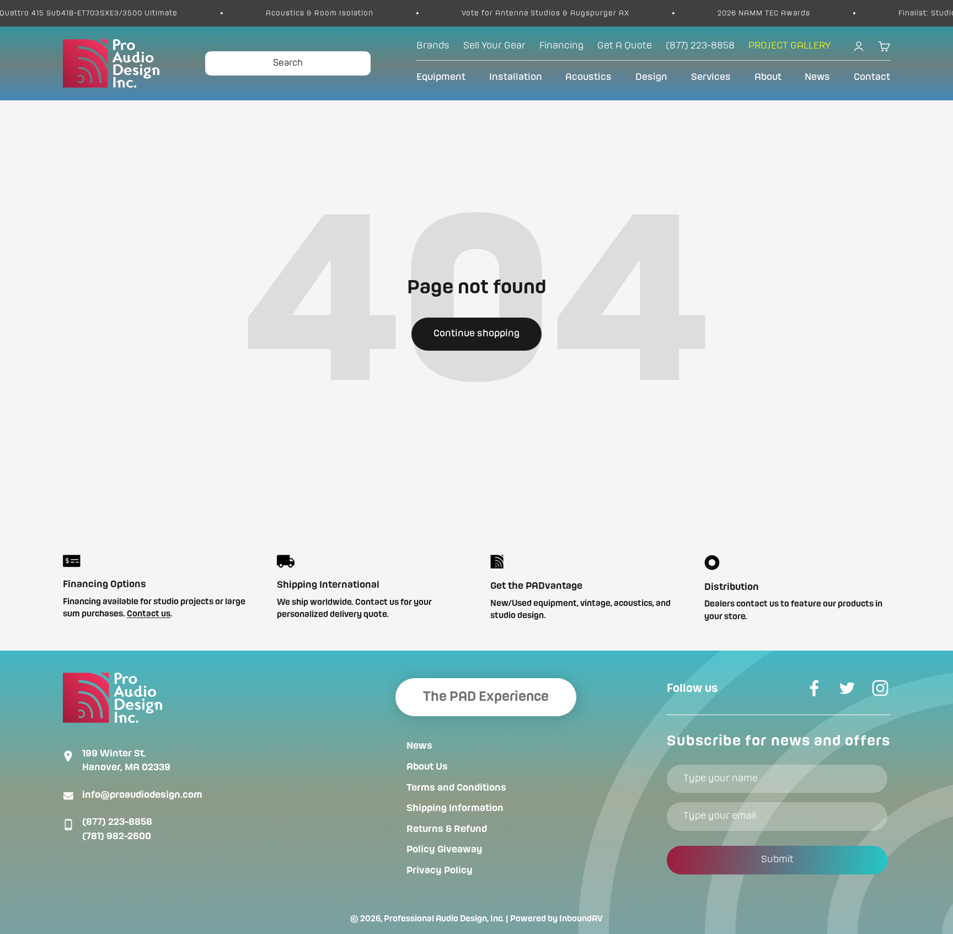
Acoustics (588, 77)
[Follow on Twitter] (847, 688)
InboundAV (581, 919)
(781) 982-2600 (116, 836)
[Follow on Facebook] (814, 688)
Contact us (148, 614)
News (817, 77)
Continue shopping (476, 333)
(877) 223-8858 (117, 822)
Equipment (440, 77)
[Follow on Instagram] (880, 688)
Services (711, 77)
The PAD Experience (486, 697)
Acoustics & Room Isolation (290, 13)
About (767, 77)
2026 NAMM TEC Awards (734, 13)
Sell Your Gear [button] (494, 45)
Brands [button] (432, 45)
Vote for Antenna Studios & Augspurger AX (516, 13)
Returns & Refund (446, 829)
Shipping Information (455, 808)
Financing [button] (561, 45)
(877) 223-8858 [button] (700, 45)
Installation (515, 77)
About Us (427, 767)
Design (651, 77)
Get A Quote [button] (624, 45)
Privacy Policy (439, 870)
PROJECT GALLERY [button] (789, 45)
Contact (872, 77)
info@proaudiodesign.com (142, 795)
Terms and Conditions (456, 787)
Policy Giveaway (444, 849)
